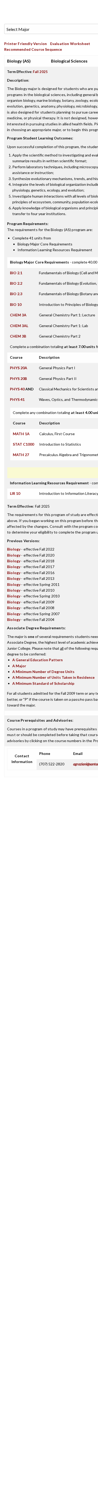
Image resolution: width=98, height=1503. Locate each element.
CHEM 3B (18, 336)
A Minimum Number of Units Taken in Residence (53, 677)
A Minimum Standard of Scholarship (43, 683)
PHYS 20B (18, 378)
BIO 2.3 (16, 293)
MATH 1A (21, 433)
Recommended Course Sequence (33, 49)
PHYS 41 (17, 399)
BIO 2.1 (16, 273)
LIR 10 (15, 493)
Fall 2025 (40, 72)
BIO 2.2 (16, 283)
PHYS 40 (17, 389)
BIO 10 (15, 304)
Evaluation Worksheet (70, 43)
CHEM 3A (18, 315)
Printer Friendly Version (25, 43)
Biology (13, 549)
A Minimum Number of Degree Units (43, 671)
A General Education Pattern (37, 660)
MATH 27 (21, 454)
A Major (19, 666)
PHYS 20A (18, 368)
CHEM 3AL (19, 325)
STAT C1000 (23, 444)
